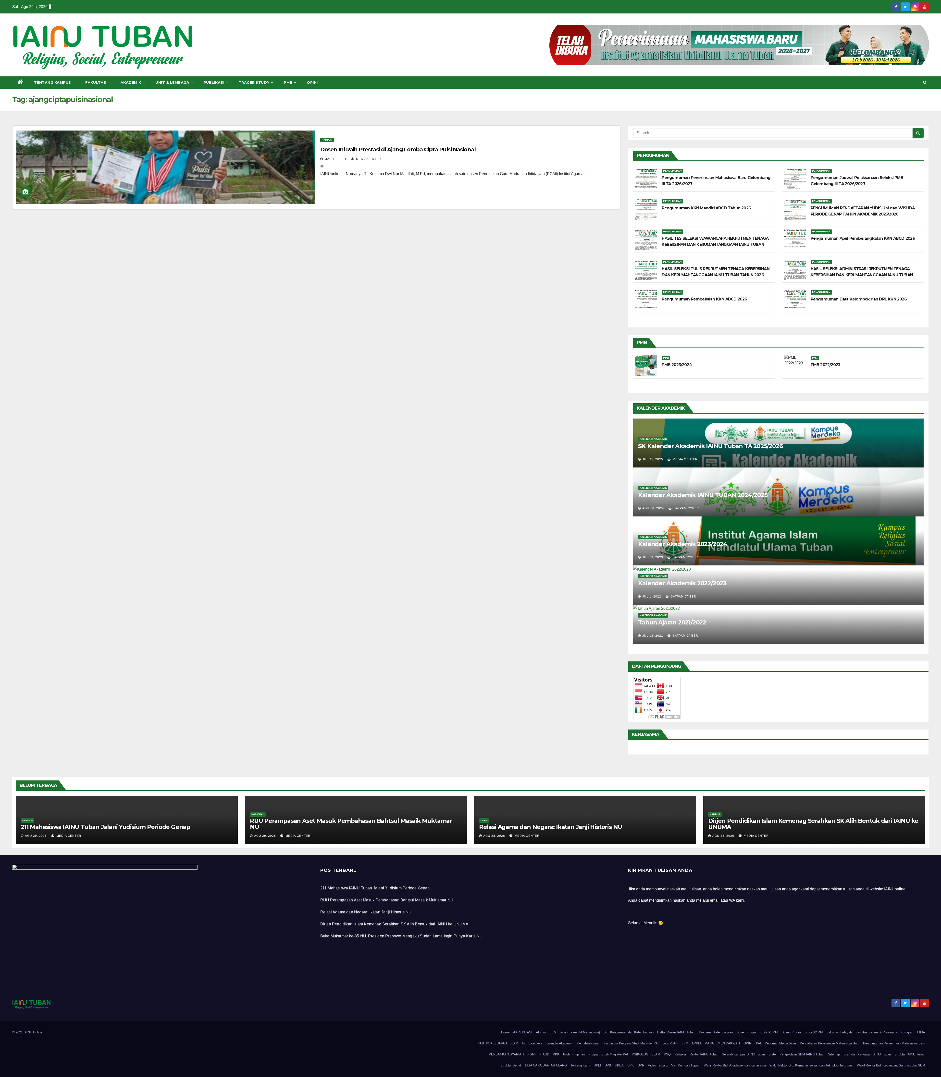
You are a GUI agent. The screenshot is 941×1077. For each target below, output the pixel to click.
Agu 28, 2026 (494, 836)
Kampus (327, 140)
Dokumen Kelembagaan (716, 1032)
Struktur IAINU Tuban (909, 1054)
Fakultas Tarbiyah (839, 1032)
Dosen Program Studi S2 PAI (802, 1032)
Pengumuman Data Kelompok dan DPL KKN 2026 (859, 299)
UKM (597, 1065)
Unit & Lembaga (172, 82)
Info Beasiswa (532, 1043)
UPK (630, 1065)
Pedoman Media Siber (780, 1043)
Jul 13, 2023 (652, 557)
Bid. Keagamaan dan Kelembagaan (629, 1032)
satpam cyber (686, 508)
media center (368, 159)
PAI (758, 1043)
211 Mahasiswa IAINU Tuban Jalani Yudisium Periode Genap (105, 826)
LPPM (696, 1043)
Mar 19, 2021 (335, 159)
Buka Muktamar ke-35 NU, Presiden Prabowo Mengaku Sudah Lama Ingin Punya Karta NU (401, 936)
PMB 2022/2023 (825, 364)
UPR (641, 1065)
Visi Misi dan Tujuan (685, 1065)
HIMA (921, 1032)
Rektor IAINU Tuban (704, 1054)
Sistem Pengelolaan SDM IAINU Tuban (796, 1054)
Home (505, 1032)
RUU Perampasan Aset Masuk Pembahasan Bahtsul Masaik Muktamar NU (351, 823)
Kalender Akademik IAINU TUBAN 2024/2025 (702, 495)
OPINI (747, 1043)
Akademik (131, 82)
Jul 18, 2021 (652, 635)
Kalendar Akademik (559, 1043)
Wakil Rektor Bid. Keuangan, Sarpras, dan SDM (891, 1065)
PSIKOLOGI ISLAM (646, 1054)
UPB (608, 1065)
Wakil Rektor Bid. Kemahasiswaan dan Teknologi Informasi (811, 1065)
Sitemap (834, 1054)
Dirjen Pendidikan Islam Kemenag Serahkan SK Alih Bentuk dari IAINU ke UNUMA (813, 823)
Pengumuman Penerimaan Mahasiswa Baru (894, 1043)
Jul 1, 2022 (651, 596)
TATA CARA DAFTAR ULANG (546, 1065)
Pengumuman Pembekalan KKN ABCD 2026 (704, 299)
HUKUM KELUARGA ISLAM (498, 1043)
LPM (685, 1043)
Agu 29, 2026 (36, 836)
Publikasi (214, 82)
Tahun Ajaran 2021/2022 (672, 622)
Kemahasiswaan (588, 1043)
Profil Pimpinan (574, 1054)
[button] (925, 82)
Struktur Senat (510, 1065)
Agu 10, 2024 (653, 508)
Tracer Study (254, 82)
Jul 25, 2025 (652, 459)
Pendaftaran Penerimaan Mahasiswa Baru (829, 1043)
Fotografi (907, 1032)
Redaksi (680, 1054)
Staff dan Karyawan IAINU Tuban (867, 1054)
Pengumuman (672, 170)
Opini (312, 82)
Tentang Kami (580, 1065)
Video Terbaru (658, 1065)
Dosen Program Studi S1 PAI (757, 1032)
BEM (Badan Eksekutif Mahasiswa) (574, 1032)
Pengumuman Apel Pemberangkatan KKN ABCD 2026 (863, 238)
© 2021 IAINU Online (27, 1032)
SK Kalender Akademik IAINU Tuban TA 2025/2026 (710, 446)
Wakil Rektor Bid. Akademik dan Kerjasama (735, 1065)
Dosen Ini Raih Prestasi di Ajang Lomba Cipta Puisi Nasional (398, 149)
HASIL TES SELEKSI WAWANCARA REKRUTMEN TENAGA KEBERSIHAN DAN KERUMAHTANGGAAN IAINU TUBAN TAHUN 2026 (715, 244)
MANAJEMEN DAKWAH (722, 1043)
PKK (556, 1054)
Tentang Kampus (52, 82)
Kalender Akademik (653, 439)
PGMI (531, 1054)
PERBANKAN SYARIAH (506, 1054)
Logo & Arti (670, 1043)
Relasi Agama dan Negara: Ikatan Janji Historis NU (550, 826)
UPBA (619, 1065)
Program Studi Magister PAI (608, 1054)
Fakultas (95, 82)
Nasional (257, 814)
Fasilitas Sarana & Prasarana (876, 1032)
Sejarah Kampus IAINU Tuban (743, 1054)
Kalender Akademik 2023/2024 (682, 544)
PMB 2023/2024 (677, 364)
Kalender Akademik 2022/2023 (682, 583)
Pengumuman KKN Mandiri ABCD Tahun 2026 (706, 208)
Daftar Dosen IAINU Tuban (676, 1032)
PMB (288, 82)
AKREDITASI (522, 1032)
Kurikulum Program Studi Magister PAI (631, 1043)
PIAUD (544, 1054)
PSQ (667, 1054)
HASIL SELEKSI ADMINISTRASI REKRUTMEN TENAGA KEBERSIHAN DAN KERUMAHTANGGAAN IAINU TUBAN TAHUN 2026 (862, 274)
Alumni (541, 1032)
